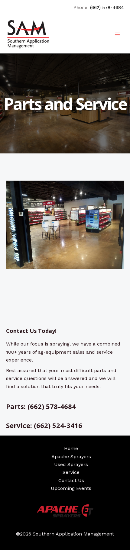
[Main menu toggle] (117, 34)
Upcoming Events (71, 488)
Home (71, 448)
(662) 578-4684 (107, 7)
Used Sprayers (71, 464)
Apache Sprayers (71, 456)
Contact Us (71, 480)
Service (71, 472)
